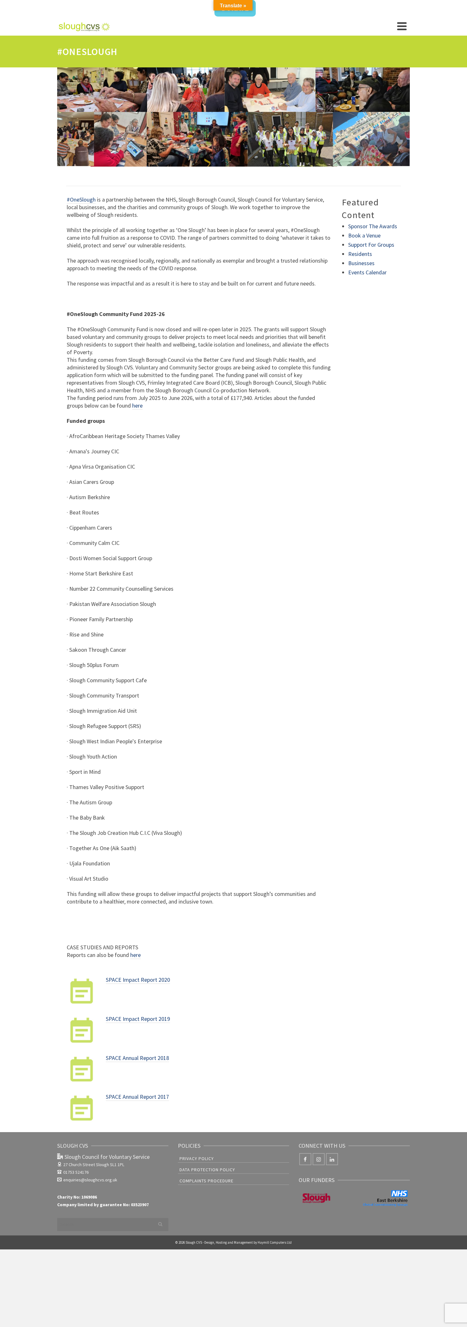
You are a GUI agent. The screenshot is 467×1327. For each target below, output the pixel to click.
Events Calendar (367, 272)
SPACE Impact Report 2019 (138, 1018)
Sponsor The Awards (372, 226)
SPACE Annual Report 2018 (137, 1058)
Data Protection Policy (207, 1169)
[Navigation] (402, 26)
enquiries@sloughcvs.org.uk (90, 1180)
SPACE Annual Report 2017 (137, 1096)
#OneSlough (81, 199)
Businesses (361, 263)
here (137, 405)
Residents (360, 254)
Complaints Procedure (206, 1181)
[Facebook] (305, 1159)
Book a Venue (364, 235)
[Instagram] (319, 1159)
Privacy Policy (196, 1158)
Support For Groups (371, 244)
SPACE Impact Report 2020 (138, 979)
